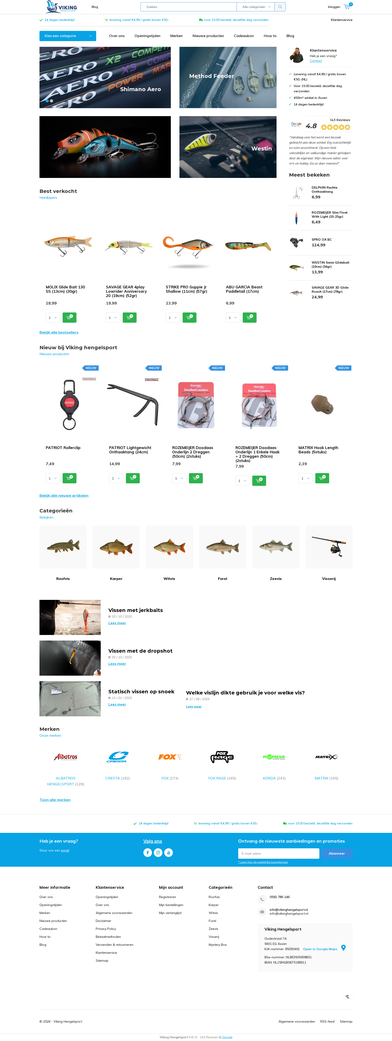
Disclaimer (103, 921)
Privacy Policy (106, 929)
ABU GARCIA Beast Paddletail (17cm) (244, 289)
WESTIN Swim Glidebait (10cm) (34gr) (330, 264)
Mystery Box (218, 945)
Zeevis (276, 578)
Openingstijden (147, 35)
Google (227, 1037)
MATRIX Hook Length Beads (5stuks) (318, 449)
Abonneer (337, 853)
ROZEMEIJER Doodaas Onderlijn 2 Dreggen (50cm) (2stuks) (192, 452)
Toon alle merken (55, 799)
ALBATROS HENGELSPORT (65, 781)
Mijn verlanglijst (170, 913)
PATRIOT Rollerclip (63, 447)
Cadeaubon (244, 35)
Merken (176, 35)
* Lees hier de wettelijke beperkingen (263, 862)
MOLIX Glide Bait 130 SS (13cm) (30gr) (65, 289)
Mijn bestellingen (171, 905)
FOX (170, 778)
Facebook (147, 852)
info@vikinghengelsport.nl (289, 910)
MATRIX (326, 778)
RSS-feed (327, 1021)
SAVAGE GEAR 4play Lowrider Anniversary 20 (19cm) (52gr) (126, 291)
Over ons (117, 35)
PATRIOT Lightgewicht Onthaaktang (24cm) (130, 449)
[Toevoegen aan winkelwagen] (69, 317)
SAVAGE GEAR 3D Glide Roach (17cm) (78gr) (330, 289)
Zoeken (280, 6)
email (65, 850)
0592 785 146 (280, 897)
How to (270, 35)
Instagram (158, 852)
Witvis (169, 578)
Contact (316, 61)
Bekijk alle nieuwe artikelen (63, 495)
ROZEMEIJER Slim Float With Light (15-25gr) (330, 214)
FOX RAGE (222, 778)
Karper (116, 578)
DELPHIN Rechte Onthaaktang (324, 189)
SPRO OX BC (322, 239)
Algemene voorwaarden (114, 913)
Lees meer (117, 623)
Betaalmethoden (108, 937)
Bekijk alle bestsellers (58, 332)
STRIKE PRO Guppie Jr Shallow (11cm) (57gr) (186, 289)
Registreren (167, 897)
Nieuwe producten (208, 35)
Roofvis (63, 578)
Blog (95, 7)
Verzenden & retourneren (114, 945)
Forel (222, 578)
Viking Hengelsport (68, 1021)
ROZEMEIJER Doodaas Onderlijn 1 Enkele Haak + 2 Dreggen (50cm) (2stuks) (257, 454)
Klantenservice (342, 20)
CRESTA (117, 778)
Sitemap (102, 961)
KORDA (274, 778)
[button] (47, 100)
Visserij (329, 578)
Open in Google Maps (320, 949)
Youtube (168, 852)
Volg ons (152, 841)
